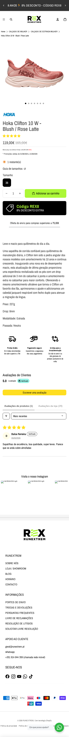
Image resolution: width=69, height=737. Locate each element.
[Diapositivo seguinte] (65, 5)
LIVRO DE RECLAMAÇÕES (19, 618)
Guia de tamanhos (13, 169)
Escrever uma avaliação (34, 392)
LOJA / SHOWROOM (15, 568)
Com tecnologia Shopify (43, 720)
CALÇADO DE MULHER (18, 31)
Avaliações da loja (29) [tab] (50, 406)
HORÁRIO (10, 579)
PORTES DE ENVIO (15, 602)
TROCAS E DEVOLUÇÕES (18, 607)
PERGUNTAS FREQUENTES (19, 613)
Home (3, 31)
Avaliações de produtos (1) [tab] (18, 406)
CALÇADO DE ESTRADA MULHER (44, 31)
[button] (11, 136)
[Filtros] (6, 416)
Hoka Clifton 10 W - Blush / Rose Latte (15, 35)
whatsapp (10, 652)
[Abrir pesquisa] (11, 19)
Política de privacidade (9, 726)
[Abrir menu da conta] (57, 19)
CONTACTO (11, 584)
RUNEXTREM (28, 720)
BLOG (8, 574)
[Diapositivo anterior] (3, 5)
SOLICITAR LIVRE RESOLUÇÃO (21, 629)
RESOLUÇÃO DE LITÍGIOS (19, 623)
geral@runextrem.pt (14, 646)
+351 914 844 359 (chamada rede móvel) (25, 657)
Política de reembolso (26, 726)
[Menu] (4, 19)
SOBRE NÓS (11, 563)
